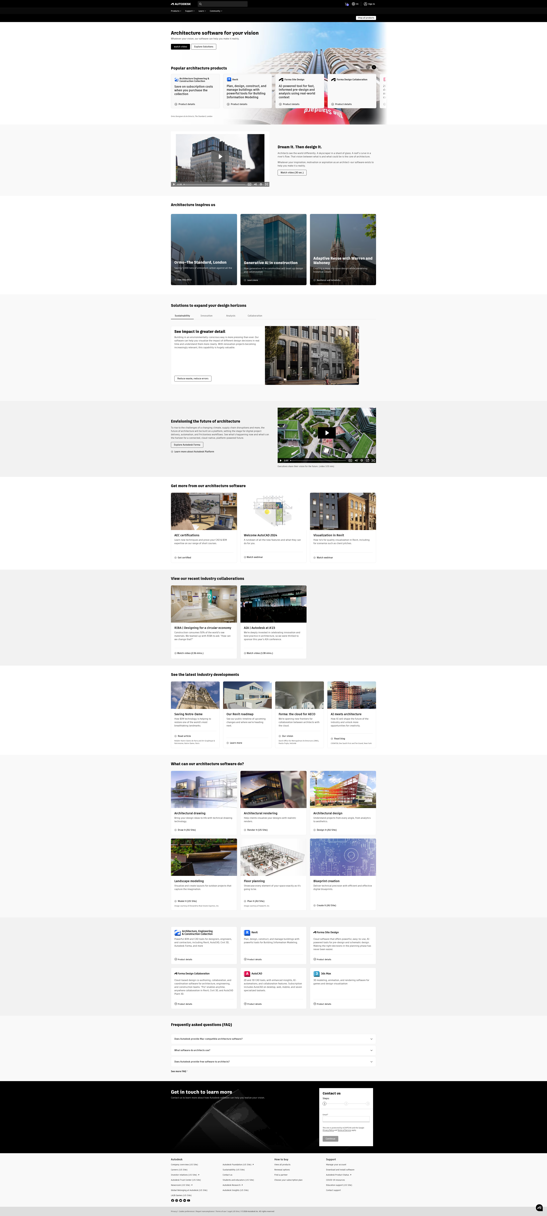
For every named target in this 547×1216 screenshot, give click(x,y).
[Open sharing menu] (367, 460)
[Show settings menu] (261, 184)
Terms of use (221, 1211)
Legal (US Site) (234, 1211)
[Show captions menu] (249, 184)
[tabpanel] (265, 355)
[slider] (214, 184)
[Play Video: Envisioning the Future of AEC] (327, 433)
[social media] (180, 1200)
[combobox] (223, 4)
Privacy (174, 1211)
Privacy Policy (328, 1130)
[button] (273, 1039)
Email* (325, 1115)
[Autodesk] (181, 4)
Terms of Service (344, 1130)
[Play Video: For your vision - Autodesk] (220, 156)
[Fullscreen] (266, 184)
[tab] (182, 315)
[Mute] (255, 184)
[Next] (374, 67)
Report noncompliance (205, 1211)
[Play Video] (174, 184)
